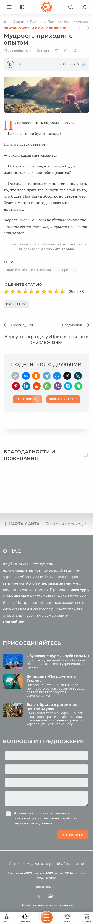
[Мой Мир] (57, 376)
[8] (50, 291)
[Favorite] (56, 51)
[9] (56, 291)
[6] (38, 291)
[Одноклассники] (36, 376)
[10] (63, 291)
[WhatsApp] (47, 386)
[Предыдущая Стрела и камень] (80, 28)
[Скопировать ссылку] (15, 376)
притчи (67, 270)
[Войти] (83, 7)
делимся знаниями (60, 583)
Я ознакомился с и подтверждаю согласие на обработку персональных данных (46, 818)
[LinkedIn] (26, 386)
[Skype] (68, 386)
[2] (13, 291)
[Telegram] (47, 376)
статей (34, 873)
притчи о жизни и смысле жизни (31, 270)
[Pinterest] (16, 386)
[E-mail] (65, 51)
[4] (25, 291)
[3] (19, 291)
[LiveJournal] (78, 376)
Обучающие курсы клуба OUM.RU (58, 656)
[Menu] (9, 7)
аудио (46, 878)
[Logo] (46, 7)
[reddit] (37, 386)
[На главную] (5, 21)
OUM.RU (37, 864)
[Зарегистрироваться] (50, 896)
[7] (44, 291)
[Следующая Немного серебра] (87, 28)
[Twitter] (67, 376)
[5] (32, 291)
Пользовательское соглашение (46, 905)
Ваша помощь (46, 887)
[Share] (75, 51)
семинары (16, 596)
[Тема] (22, 7)
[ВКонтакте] (26, 376)
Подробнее (13, 622)
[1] (7, 291)
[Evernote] (78, 386)
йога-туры (80, 590)
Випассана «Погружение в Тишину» (51, 678)
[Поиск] (70, 7)
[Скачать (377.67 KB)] (84, 64)
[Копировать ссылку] (86, 455)
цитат (54, 873)
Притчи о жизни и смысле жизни (35, 28)
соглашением (55, 813)
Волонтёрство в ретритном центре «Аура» (52, 706)
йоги (24, 609)
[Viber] (58, 386)
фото (73, 873)
